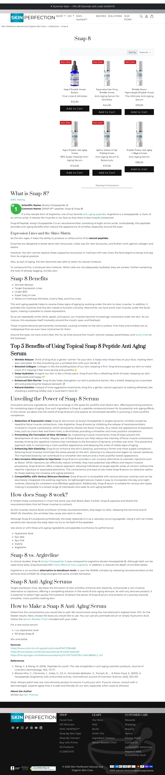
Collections (53, 26)
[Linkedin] (41, 727)
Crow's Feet (56, 298)
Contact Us (131, 742)
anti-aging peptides (94, 214)
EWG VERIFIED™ (70, 729)
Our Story (97, 720)
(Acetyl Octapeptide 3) (54, 561)
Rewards (130, 720)
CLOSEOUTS (67, 751)
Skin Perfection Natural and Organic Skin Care (24, 26)
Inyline (18, 543)
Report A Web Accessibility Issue (135, 753)
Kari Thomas (30, 694)
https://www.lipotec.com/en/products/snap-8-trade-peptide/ (45, 651)
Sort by (132, 52)
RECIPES (101, 16)
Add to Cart (74, 108)
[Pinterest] (31, 727)
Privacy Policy (133, 738)
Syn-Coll (19, 540)
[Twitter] (17, 727)
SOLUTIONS (115, 16)
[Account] (146, 16)
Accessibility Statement (138, 747)
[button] (61, 16)
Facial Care (66, 720)
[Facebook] (13, 727)
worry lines (141, 334)
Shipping (130, 724)
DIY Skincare (67, 724)
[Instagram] (22, 727)
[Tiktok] (26, 727)
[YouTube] (36, 727)
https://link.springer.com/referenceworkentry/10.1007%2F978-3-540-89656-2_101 (57, 655)
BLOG (95, 729)
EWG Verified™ (81, 18)
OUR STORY (128, 18)
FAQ (94, 724)
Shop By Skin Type (70, 733)
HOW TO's (98, 733)
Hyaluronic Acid (24, 533)
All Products (67, 747)
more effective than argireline (70, 564)
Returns (129, 729)
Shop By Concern (70, 738)
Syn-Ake (19, 537)
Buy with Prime (69, 742)
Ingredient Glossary (103, 738)
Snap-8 (30, 633)
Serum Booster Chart (35, 619)
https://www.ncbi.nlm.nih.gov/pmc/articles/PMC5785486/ (43, 648)
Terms (128, 733)
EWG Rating (18, 199)
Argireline (20, 547)
